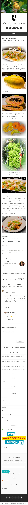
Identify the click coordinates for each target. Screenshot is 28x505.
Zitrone (3, 253)
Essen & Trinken (6, 38)
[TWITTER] (9, 497)
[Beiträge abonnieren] (2, 480)
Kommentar (20, 341)
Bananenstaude (17, 250)
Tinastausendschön (6, 417)
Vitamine (22, 252)
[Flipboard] (21, 28)
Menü (14, 33)
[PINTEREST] (18, 497)
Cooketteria (4, 397)
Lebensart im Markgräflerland (14, 23)
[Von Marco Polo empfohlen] (14, 444)
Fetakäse (3, 252)
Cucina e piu (4, 400)
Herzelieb (4, 407)
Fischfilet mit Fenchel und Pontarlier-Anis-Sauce (14, 279)
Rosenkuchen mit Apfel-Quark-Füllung (10, 373)
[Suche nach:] (14, 381)
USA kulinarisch (5, 420)
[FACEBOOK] (6, 497)
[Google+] (12, 28)
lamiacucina (4, 410)
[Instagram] (15, 28)
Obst (7, 252)
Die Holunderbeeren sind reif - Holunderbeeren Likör (13, 366)
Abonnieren (5, 471)
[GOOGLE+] (12, 497)
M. (4, 290)
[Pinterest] (18, 28)
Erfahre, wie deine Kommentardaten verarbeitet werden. (14, 347)
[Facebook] (7, 28)
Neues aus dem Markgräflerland (8, 414)
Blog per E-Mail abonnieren (14, 457)
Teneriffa (18, 252)
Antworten (6, 307)
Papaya (9, 252)
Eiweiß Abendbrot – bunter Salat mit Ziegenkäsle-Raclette (13, 273)
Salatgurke (14, 252)
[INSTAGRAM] (15, 497)
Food (11, 38)
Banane (11, 250)
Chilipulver (23, 250)
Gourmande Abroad (6, 403)
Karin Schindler (12, 42)
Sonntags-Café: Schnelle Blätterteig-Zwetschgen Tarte (13, 369)
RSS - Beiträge (6, 480)
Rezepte (15, 38)
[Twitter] (9, 28)
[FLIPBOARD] (21, 497)
